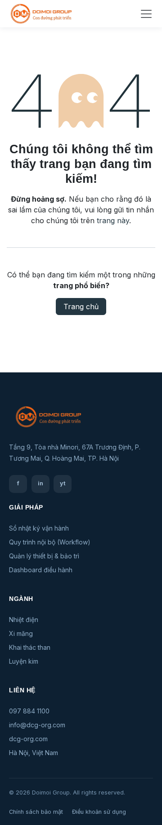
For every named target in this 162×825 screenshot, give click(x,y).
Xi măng (21, 633)
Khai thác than (29, 647)
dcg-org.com (28, 739)
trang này (113, 220)
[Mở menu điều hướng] (146, 13)
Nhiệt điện (23, 619)
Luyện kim (23, 661)
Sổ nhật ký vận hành (39, 528)
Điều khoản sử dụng (99, 811)
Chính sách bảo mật (36, 811)
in (40, 483)
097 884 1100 (29, 711)
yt (63, 483)
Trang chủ (81, 306)
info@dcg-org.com (37, 725)
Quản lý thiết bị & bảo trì (44, 556)
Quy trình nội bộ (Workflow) (49, 542)
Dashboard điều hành (40, 570)
